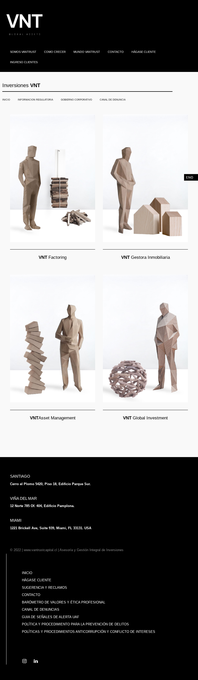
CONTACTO (116, 51)
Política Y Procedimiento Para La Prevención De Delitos (75, 624)
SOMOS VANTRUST (23, 51)
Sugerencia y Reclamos (44, 588)
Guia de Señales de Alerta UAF (50, 617)
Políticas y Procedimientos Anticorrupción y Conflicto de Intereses (88, 632)
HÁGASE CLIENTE (143, 51)
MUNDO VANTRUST (86, 51)
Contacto (31, 595)
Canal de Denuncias (40, 609)
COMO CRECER (55, 51)
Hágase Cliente (36, 580)
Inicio (27, 573)
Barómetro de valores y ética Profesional (63, 602)
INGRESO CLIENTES (24, 62)
